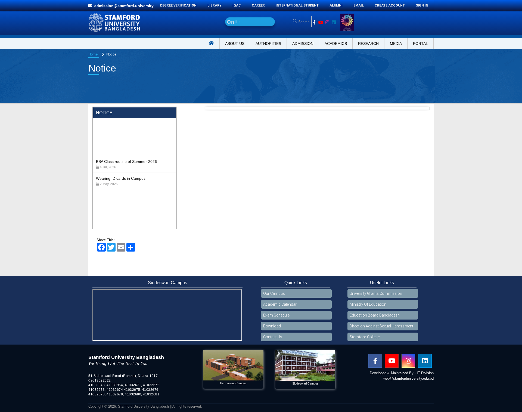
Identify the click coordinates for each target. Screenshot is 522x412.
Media (396, 43)
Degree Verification (178, 5)
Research (368, 43)
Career (258, 5)
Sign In (422, 5)
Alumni (336, 5)
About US (234, 43)
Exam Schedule (276, 315)
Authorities (268, 43)
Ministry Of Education (368, 304)
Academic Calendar (280, 304)
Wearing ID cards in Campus (120, 162)
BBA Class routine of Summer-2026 (126, 145)
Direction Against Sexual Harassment (381, 326)
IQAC (236, 5)
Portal (420, 43)
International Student (297, 5)
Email (358, 5)
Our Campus (274, 293)
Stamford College (365, 337)
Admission (302, 43)
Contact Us (272, 337)
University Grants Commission (376, 293)
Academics (336, 43)
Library (214, 5)
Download (272, 326)
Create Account (390, 5)
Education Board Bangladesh (375, 315)
